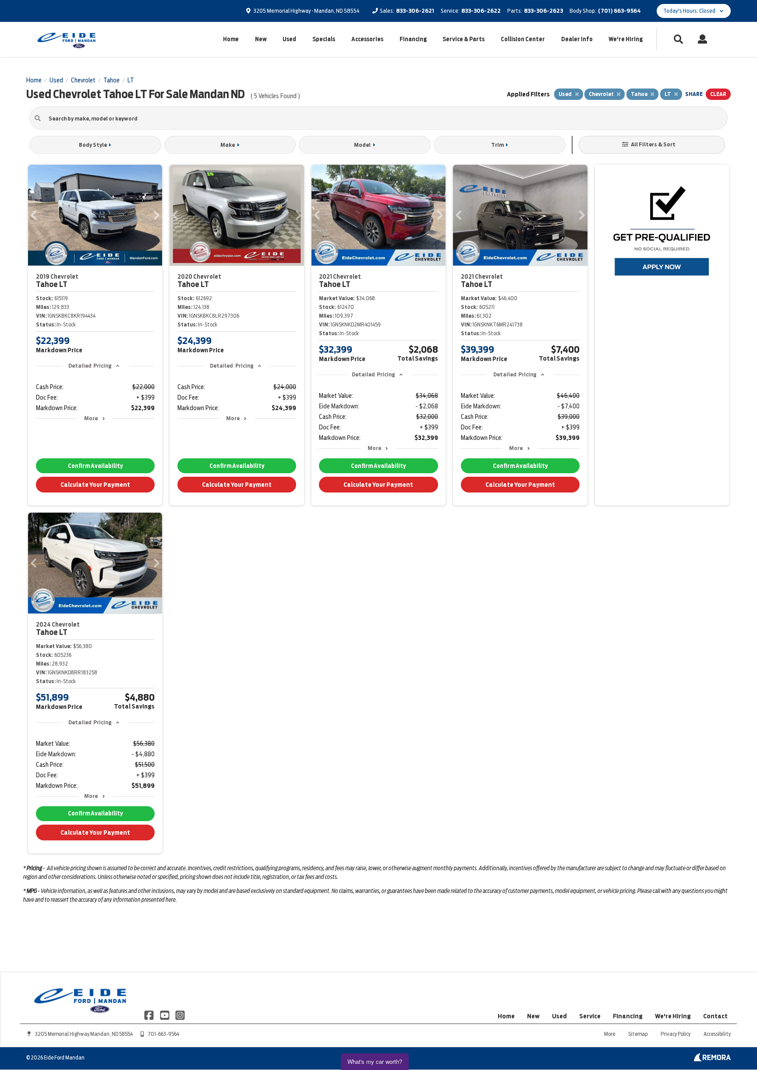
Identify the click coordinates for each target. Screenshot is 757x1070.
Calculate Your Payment (95, 484)
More (91, 418)
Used (289, 39)
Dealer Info (577, 39)
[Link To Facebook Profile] (149, 1014)
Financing (413, 39)
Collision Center (523, 39)
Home (231, 39)
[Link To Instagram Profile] (180, 1014)
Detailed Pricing (90, 365)
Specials (323, 39)
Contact (715, 1016)
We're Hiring (625, 39)
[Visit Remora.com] (712, 1059)
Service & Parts (463, 39)
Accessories (367, 39)
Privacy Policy (675, 1034)
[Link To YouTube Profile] (165, 1014)
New (261, 39)
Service (590, 1016)
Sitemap (637, 1034)
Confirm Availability (95, 466)
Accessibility (717, 1034)
